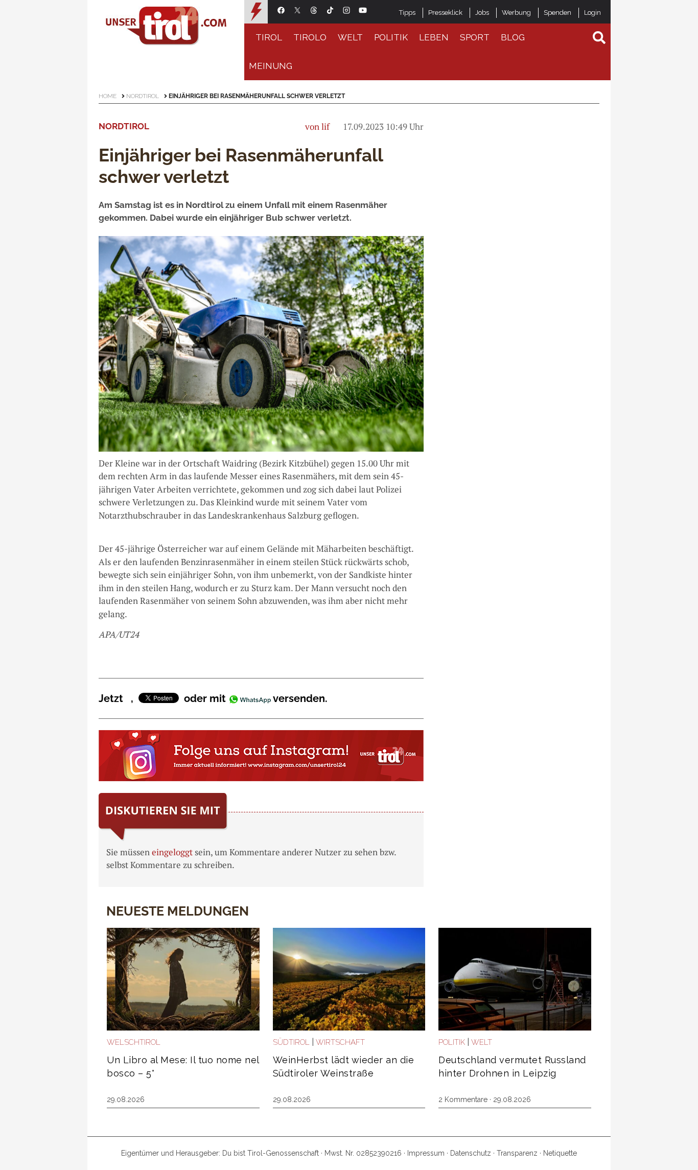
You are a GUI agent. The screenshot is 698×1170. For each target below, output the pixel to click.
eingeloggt (172, 852)
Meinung (270, 66)
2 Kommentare (462, 1099)
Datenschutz (470, 1153)
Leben (434, 37)
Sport (475, 37)
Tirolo (310, 37)
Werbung (516, 12)
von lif (317, 126)
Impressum (426, 1153)
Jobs (482, 12)
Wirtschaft (340, 1042)
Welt (350, 37)
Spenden (557, 12)
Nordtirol (142, 96)
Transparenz (517, 1153)
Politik (391, 37)
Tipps (407, 12)
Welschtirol (133, 1042)
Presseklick (445, 12)
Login (592, 12)
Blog (513, 37)
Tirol (268, 37)
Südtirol (291, 1042)
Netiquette (560, 1153)
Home (108, 96)
